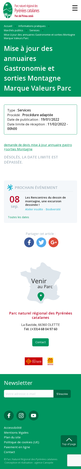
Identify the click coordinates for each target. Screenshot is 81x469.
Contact (40, 342)
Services (24, 110)
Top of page (69, 444)
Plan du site (12, 437)
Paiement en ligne (17, 447)
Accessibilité (13, 427)
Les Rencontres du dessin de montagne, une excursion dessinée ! (45, 201)
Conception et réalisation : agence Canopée (29, 462)
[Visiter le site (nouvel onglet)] (34, 361)
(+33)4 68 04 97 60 (43, 329)
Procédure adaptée (37, 115)
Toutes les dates (18, 217)
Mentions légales (16, 432)
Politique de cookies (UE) (21, 442)
